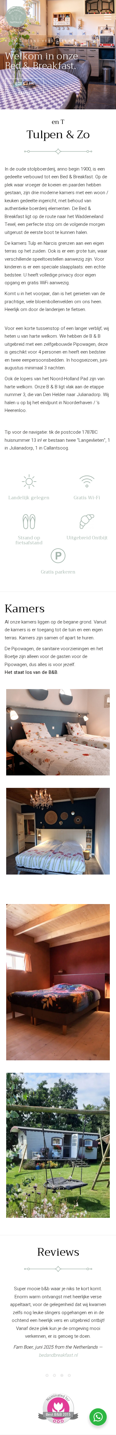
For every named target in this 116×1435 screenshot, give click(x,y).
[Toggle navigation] (107, 16)
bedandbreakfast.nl (58, 1339)
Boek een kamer (24, 88)
